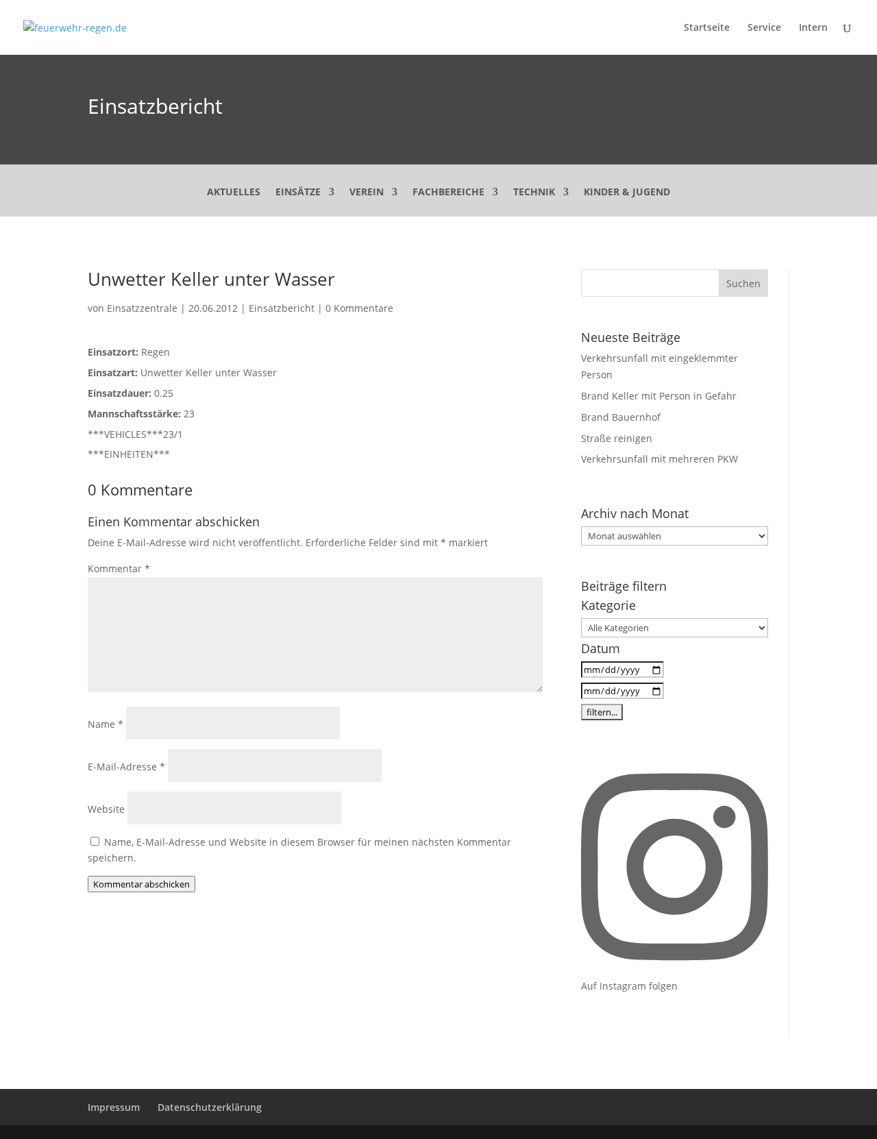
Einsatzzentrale (142, 308)
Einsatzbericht (155, 106)
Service (764, 28)
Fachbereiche (448, 192)
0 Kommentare (359, 308)
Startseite (707, 28)
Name (105, 724)
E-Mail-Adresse (126, 766)
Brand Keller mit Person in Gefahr (659, 395)
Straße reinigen (616, 438)
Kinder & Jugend (627, 192)
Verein (366, 192)
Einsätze (298, 192)
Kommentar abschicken (141, 884)
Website (106, 809)
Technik (534, 192)
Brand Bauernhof (620, 417)
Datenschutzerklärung (210, 1107)
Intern (813, 28)
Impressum (114, 1107)
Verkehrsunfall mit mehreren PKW (659, 458)
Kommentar (119, 568)
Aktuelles (233, 192)
